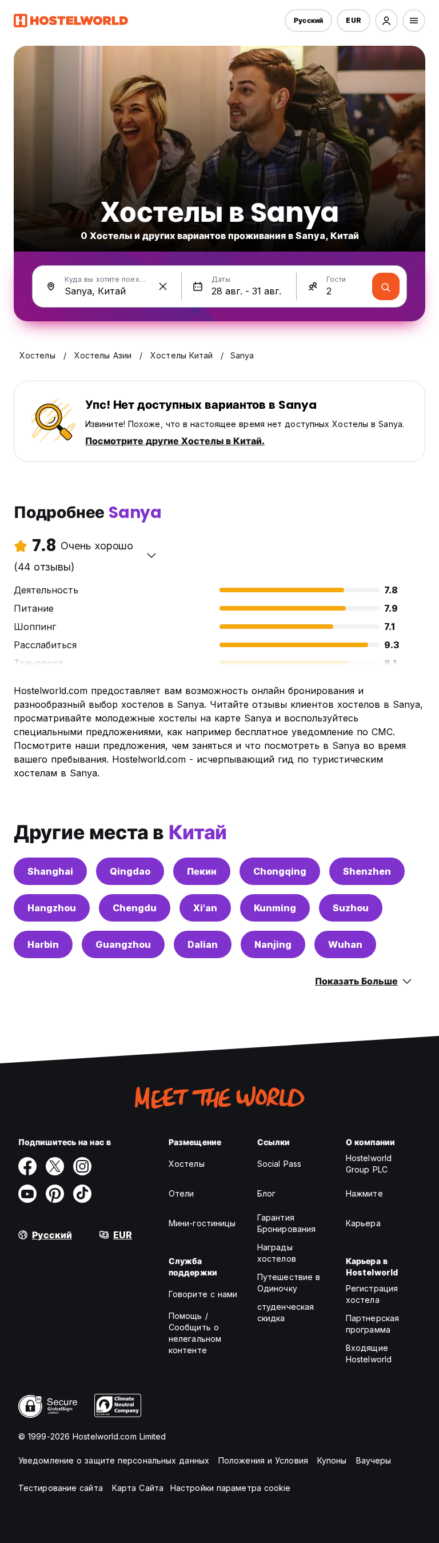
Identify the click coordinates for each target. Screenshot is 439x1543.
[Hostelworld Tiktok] (82, 1194)
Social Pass (279, 1164)
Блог (266, 1193)
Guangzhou (123, 944)
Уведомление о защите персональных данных (113, 1460)
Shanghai (50, 871)
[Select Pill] (386, 20)
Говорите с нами (203, 1294)
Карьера (363, 1223)
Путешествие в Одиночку (288, 1282)
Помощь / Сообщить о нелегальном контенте (195, 1333)
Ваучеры (374, 1460)
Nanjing (273, 944)
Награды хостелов (276, 1252)
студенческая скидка (285, 1312)
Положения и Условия (263, 1460)
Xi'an (205, 908)
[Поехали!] (386, 286)
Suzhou (351, 908)
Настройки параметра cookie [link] (230, 1488)
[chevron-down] (151, 555)
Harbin (43, 944)
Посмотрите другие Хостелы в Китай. (175, 440)
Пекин (202, 871)
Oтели (181, 1193)
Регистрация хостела (372, 1294)
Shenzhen (367, 871)
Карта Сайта (137, 1488)
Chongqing (279, 871)
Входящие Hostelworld (369, 1353)
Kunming (275, 908)
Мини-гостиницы (202, 1223)
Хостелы (187, 1164)
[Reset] (163, 286)
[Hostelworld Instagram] (82, 1166)
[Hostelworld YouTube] (27, 1194)
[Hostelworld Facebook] (27, 1166)
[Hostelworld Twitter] (55, 1166)
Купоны (332, 1460)
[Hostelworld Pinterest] (55, 1194)
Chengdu (135, 908)
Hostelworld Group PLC (369, 1163)
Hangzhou (51, 908)
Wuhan (345, 944)
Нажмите (364, 1193)
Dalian (202, 944)
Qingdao (130, 871)
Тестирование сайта (60, 1488)
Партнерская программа (372, 1323)
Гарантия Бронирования (286, 1223)
